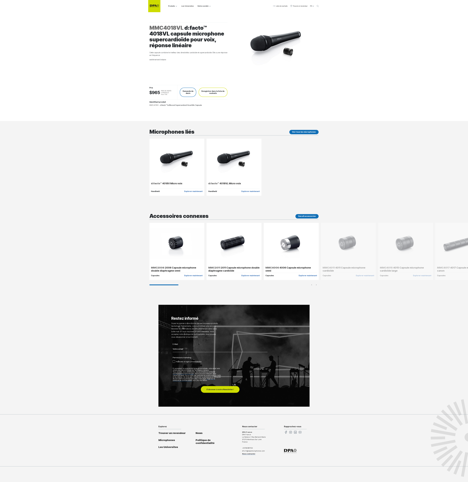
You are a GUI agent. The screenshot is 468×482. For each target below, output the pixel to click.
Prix (151, 88)
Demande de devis (188, 92)
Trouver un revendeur (172, 433)
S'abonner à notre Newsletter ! (220, 389)
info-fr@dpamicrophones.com (253, 451)
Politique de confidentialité (205, 442)
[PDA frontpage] (154, 6)
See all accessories (307, 216)
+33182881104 (247, 448)
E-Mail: (175, 344)
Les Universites (187, 6)
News (199, 433)
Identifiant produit (157, 102)
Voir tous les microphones (304, 132)
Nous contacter (248, 454)
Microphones (166, 440)
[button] (280, 6)
